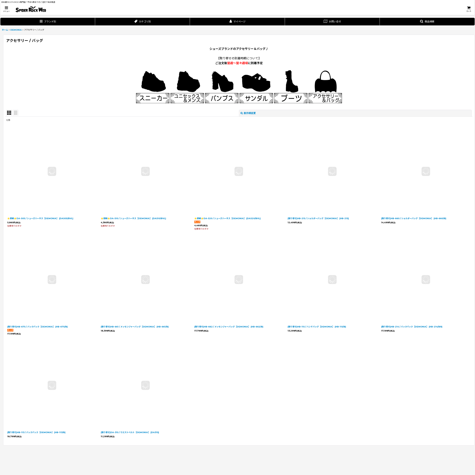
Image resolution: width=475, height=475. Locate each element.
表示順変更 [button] (250, 113)
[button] (6, 9)
